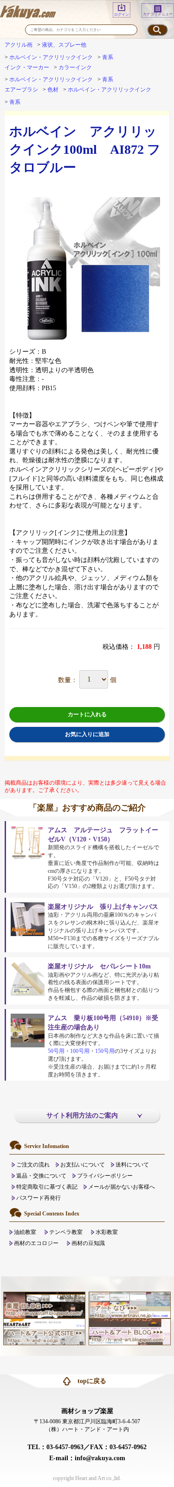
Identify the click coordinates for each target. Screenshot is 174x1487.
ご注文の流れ (33, 1164)
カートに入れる (87, 714)
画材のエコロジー (36, 1243)
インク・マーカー (27, 67)
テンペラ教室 (66, 1232)
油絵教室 (25, 1232)
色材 (52, 89)
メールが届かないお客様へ (121, 1187)
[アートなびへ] (129, 1304)
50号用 (56, 1051)
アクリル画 (18, 45)
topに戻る (91, 1381)
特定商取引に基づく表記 (46, 1187)
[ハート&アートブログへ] (129, 1331)
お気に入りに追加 (87, 734)
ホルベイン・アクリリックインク (51, 57)
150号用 (105, 1051)
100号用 (80, 1051)
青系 (107, 57)
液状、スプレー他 (64, 45)
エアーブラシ (21, 89)
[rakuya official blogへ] (44, 1304)
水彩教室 (107, 1232)
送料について (132, 1164)
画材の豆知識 (88, 1243)
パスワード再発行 (38, 1198)
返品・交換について (41, 1176)
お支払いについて (82, 1164)
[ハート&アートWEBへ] (44, 1331)
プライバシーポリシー (105, 1176)
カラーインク (75, 67)
